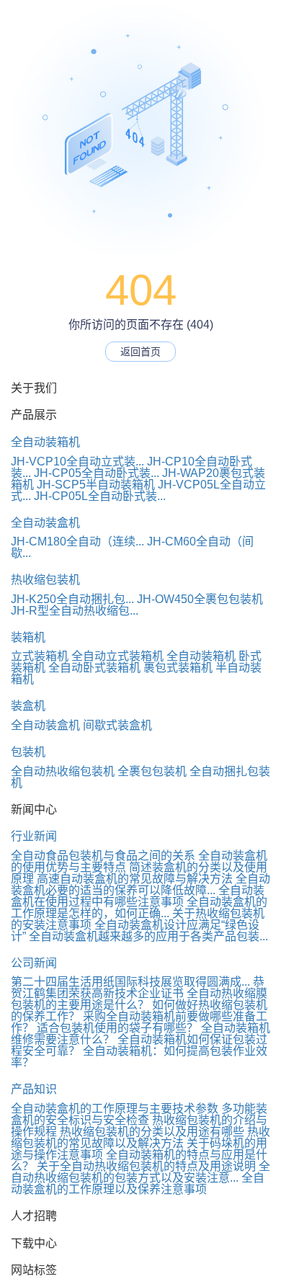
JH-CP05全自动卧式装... (96, 473)
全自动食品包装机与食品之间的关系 (103, 856)
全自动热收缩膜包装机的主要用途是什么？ (139, 999)
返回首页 (140, 351)
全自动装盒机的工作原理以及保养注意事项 (137, 1183)
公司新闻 (34, 963)
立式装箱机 (39, 656)
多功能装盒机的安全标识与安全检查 (139, 1114)
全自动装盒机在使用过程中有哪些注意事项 (137, 896)
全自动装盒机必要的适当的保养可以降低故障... (140, 884)
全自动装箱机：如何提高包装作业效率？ (139, 1057)
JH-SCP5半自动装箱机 (96, 484)
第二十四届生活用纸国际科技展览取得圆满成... (130, 982)
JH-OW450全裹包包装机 (200, 599)
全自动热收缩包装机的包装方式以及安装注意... (140, 1172)
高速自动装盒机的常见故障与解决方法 (135, 879)
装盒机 (28, 706)
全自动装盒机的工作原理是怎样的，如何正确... (139, 907)
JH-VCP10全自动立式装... (77, 461)
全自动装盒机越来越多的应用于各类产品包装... (148, 936)
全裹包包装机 (152, 771)
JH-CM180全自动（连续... (77, 541)
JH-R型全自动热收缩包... (74, 611)
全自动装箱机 (45, 442)
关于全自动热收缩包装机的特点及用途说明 (146, 1166)
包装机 (28, 752)
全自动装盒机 (45, 523)
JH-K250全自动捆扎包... (72, 599)
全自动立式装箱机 (117, 656)
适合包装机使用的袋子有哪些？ (117, 1028)
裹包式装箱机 (178, 667)
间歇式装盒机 (117, 725)
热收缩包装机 (45, 580)
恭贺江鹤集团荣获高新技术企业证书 (137, 987)
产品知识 (34, 1089)
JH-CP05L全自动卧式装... (100, 496)
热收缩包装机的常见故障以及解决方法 (140, 1137)
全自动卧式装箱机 (94, 667)
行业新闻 (34, 836)
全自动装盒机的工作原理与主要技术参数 (114, 1108)
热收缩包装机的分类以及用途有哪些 (152, 1131)
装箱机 (28, 637)
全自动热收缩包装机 (63, 771)
